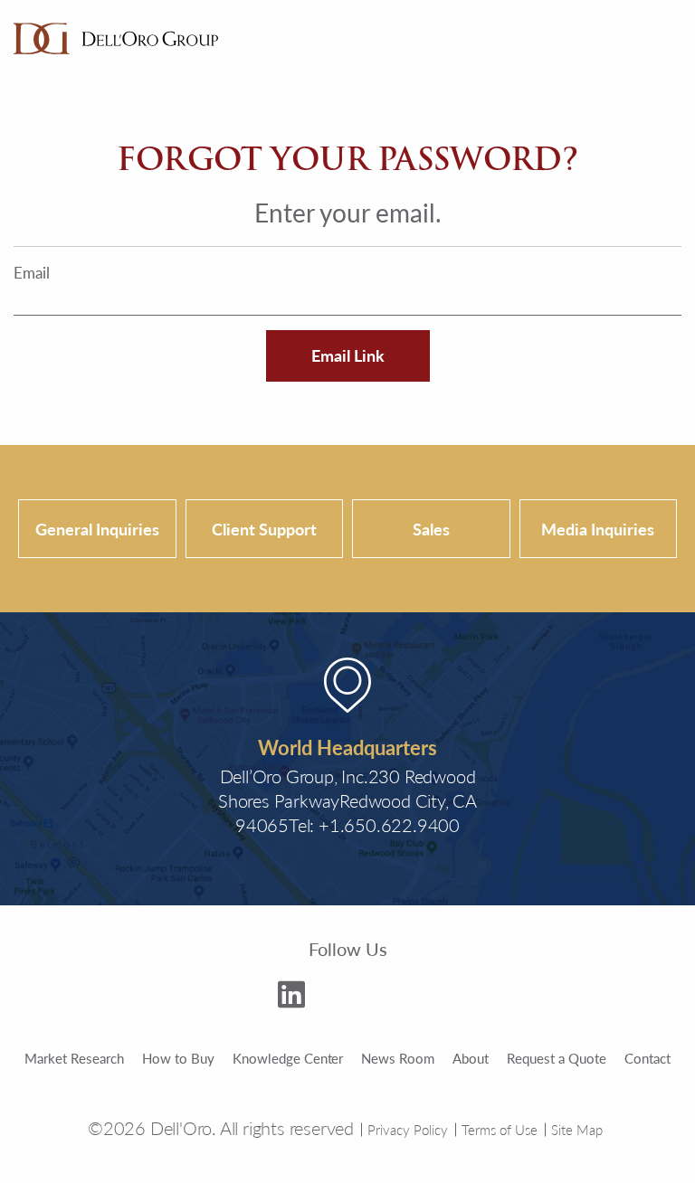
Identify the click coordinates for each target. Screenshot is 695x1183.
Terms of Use (500, 1129)
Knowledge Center (288, 1057)
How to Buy (178, 1057)
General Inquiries (97, 528)
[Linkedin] (291, 997)
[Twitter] (341, 997)
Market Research (74, 1057)
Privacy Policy (407, 1129)
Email (32, 272)
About (470, 1057)
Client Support (264, 528)
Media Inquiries (597, 528)
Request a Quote (556, 1057)
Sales (431, 528)
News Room (397, 1057)
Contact (647, 1057)
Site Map (577, 1129)
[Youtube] (396, 1001)
